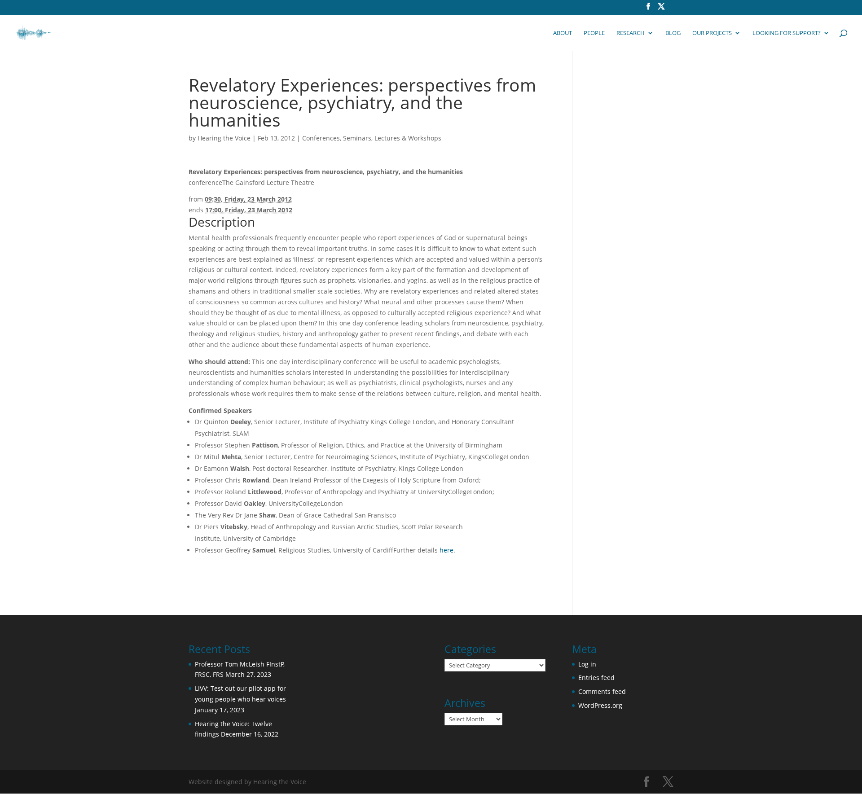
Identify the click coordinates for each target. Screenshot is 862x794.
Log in (587, 664)
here (446, 550)
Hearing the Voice (224, 138)
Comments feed (602, 691)
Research (630, 33)
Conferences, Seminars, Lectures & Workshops (371, 138)
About (562, 33)
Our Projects (712, 33)
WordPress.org (600, 705)
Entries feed (596, 677)
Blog (673, 33)
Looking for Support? (786, 33)
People (594, 33)
